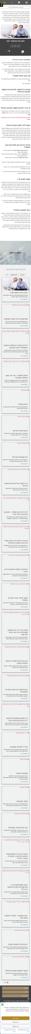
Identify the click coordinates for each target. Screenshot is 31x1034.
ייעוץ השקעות (14, 274)
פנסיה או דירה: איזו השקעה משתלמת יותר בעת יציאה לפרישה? (18, 632)
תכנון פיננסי (6, 189)
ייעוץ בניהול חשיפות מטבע (18, 944)
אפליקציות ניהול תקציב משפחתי (16, 319)
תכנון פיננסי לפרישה (20, 431)
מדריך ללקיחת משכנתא (19, 747)
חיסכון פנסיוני (23, 404)
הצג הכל (22, 274)
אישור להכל (15, 1018)
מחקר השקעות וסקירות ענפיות (16, 971)
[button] (1, 5)
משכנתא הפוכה (22, 773)
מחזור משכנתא (22, 801)
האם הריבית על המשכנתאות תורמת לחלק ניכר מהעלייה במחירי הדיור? (17, 856)
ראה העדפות (15, 1026)
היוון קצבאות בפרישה (20, 457)
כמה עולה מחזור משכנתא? (18, 828)
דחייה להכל (15, 1022)
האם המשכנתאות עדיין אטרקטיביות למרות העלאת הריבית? (17, 887)
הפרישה (13, 112)
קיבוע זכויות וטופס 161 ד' (18, 293)
